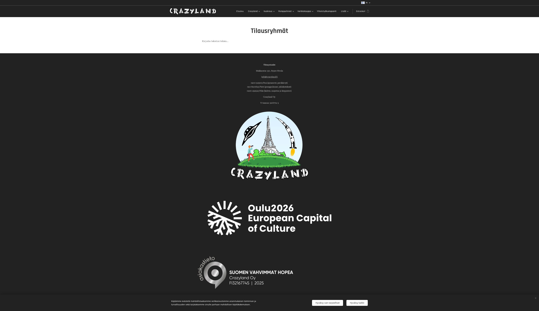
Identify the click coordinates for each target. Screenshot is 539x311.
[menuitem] (241, 11)
